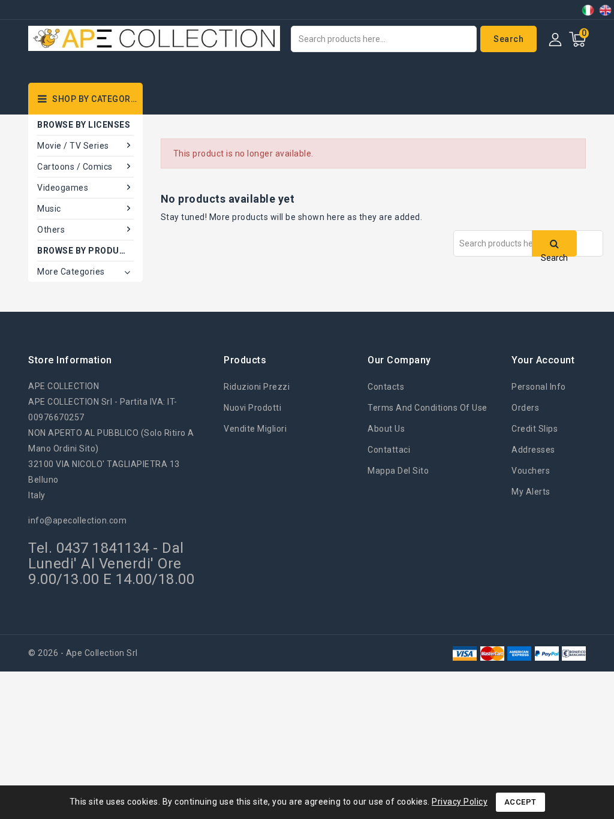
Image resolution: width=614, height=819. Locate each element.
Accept (520, 801)
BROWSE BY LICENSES (83, 125)
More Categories (71, 271)
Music (49, 208)
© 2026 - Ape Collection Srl (83, 653)
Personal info (538, 387)
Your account (542, 360)
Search (508, 39)
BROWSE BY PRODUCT (84, 250)
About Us (386, 428)
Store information (70, 360)
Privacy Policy (459, 801)
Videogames (62, 187)
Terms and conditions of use (427, 407)
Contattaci (389, 449)
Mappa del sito (398, 470)
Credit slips (534, 428)
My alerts (530, 491)
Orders (525, 407)
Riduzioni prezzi (257, 387)
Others (51, 229)
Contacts (386, 387)
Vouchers (530, 470)
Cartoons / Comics (75, 166)
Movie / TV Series (73, 145)
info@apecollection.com (77, 520)
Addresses (533, 449)
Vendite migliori (255, 428)
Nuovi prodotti (252, 407)
